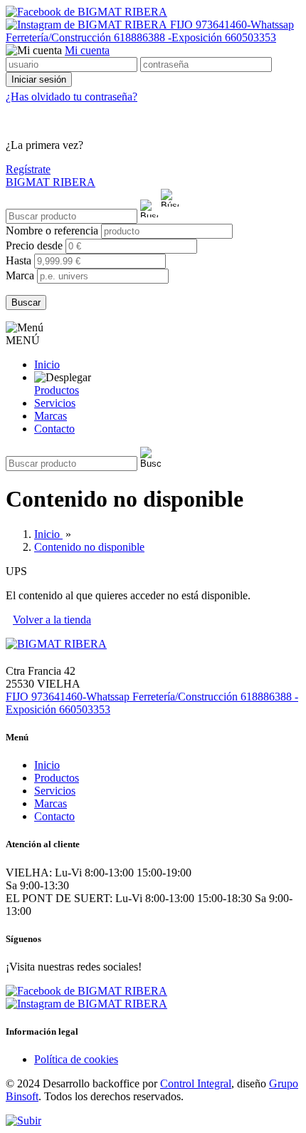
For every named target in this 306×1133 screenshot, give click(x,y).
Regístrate (28, 169)
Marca (20, 275)
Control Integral (195, 1083)
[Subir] (23, 1120)
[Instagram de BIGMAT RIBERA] (88, 25)
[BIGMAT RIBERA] (56, 644)
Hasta (20, 260)
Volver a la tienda (52, 620)
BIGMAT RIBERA (50, 182)
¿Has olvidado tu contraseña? (71, 96)
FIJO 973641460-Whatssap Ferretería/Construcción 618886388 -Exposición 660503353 (150, 31)
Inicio (47, 364)
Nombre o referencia (53, 230)
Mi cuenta (87, 50)
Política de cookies (76, 1059)
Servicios (54, 403)
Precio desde (35, 245)
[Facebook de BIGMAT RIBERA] (86, 12)
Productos (56, 390)
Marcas (50, 416)
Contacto (54, 429)
